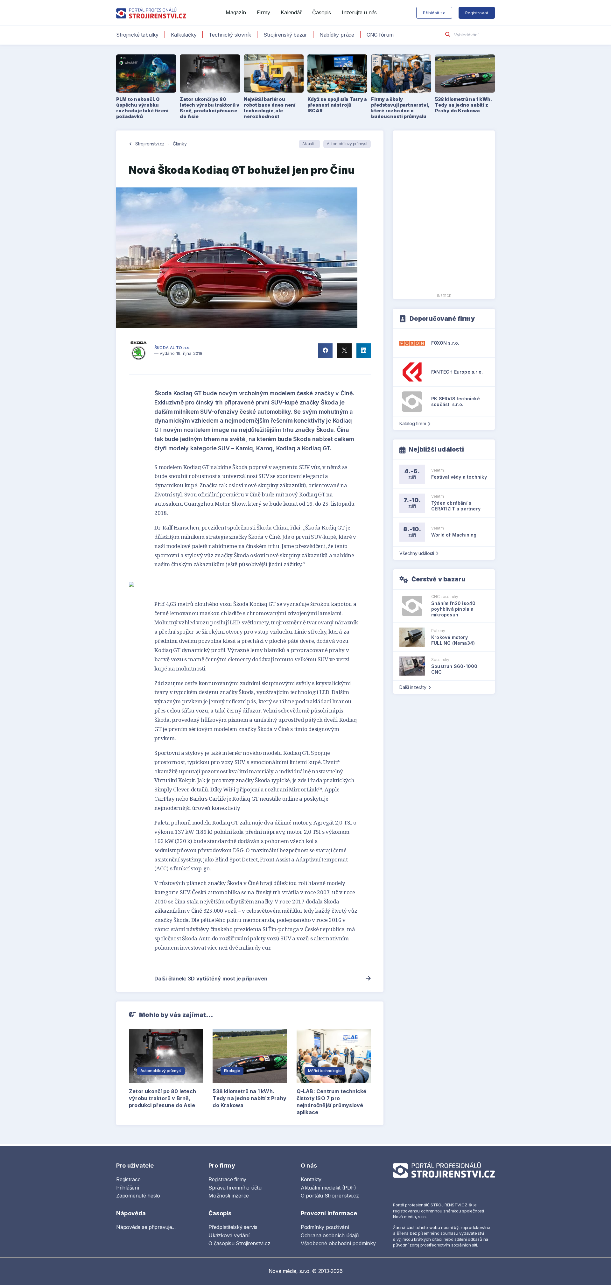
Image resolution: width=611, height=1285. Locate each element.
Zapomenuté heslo (138, 1195)
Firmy (263, 12)
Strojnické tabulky (137, 35)
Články (180, 143)
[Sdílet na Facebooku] (325, 350)
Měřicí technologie (325, 1070)
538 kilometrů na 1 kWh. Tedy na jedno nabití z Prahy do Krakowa (249, 1098)
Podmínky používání (325, 1227)
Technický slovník (230, 35)
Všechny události (416, 553)
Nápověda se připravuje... (146, 1227)
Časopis (321, 12)
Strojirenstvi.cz (150, 143)
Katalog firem (412, 423)
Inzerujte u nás (359, 12)
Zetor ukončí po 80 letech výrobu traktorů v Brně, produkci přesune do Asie (162, 1098)
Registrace (128, 1179)
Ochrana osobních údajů (330, 1235)
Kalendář (291, 12)
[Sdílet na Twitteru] (344, 350)
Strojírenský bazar (285, 35)
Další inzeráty (412, 687)
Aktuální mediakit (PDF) (328, 1187)
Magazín (236, 12)
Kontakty (311, 1179)
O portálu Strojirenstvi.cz (330, 1195)
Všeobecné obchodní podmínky (338, 1243)
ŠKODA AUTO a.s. (172, 347)
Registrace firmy (227, 1179)
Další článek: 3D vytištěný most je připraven (210, 978)
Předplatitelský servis (232, 1227)
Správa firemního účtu (235, 1187)
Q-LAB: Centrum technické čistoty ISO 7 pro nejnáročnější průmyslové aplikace (332, 1101)
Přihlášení (127, 1187)
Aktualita (309, 143)
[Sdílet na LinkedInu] (363, 350)
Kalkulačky (184, 35)
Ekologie (232, 1070)
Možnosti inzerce (228, 1195)
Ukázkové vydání (228, 1235)
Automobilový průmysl (347, 143)
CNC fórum (380, 35)
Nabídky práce (337, 35)
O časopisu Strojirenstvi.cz (239, 1243)
